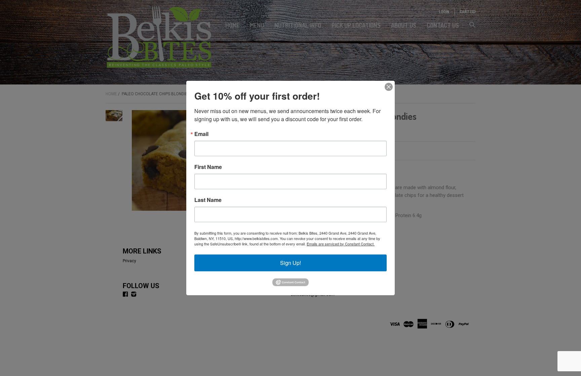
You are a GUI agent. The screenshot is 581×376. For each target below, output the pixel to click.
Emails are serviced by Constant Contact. (341, 243)
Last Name (208, 200)
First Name (208, 167)
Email (201, 134)
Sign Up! (290, 263)
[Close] (389, 87)
